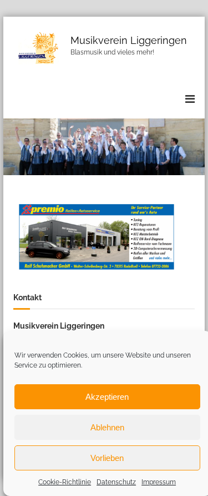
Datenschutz (116, 482)
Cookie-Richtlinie (64, 482)
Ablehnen (107, 427)
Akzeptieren (107, 396)
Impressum (158, 482)
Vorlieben (107, 458)
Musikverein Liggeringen (128, 40)
